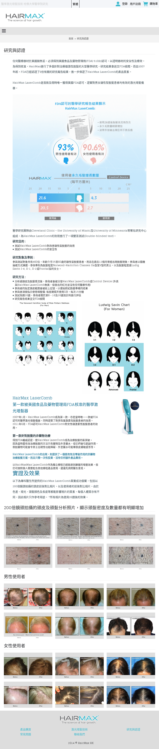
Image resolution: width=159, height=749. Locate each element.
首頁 (71, 39)
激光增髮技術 (79, 729)
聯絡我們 (79, 734)
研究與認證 (83, 39)
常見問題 (25, 734)
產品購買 (25, 729)
